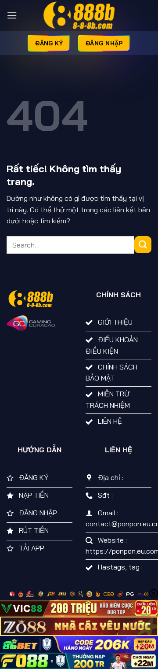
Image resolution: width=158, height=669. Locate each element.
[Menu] (12, 15)
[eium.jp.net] (79, 15)
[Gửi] (142, 244)
